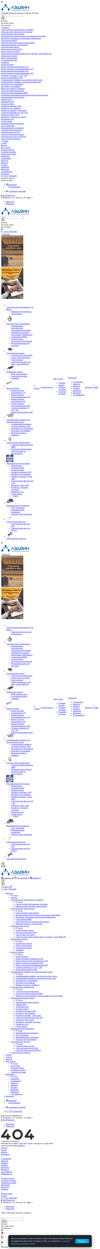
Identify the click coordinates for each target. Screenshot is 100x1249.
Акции (4, 1150)
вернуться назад (7, 1146)
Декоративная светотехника (27, 1002)
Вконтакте (10, 202)
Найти (4, 1222)
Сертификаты (6, 1172)
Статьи (4, 1196)
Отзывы (4, 1165)
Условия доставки (8, 1181)
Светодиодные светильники (27, 913)
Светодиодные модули (25, 1046)
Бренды (4, 1152)
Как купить (15, 1066)
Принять (82, 1241)
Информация (6, 1174)
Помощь (4, 1189)
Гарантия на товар (8, 1183)
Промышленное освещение (27, 1033)
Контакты (5, 1170)
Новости (4, 1161)
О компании (6, 1159)
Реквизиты (5, 1185)
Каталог (14, 898)
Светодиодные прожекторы (27, 991)
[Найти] (3, 18)
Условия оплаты (7, 1178)
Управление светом (24, 943)
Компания (15, 1079)
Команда (4, 1163)
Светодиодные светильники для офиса (32, 904)
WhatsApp (10, 204)
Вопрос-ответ (6, 1194)
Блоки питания (22, 957)
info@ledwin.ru (9, 195)
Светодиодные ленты (25, 930)
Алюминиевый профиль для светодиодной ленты (36, 976)
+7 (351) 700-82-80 (9, 176)
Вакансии (5, 1167)
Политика (5, 1187)
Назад (15, 895)
